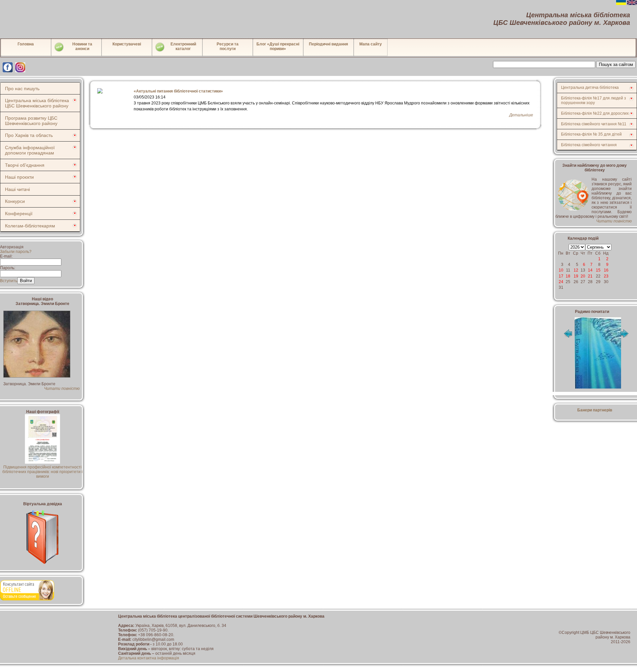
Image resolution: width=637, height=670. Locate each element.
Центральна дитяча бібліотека (590, 87)
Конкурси (15, 201)
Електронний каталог (183, 46)
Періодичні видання (328, 44)
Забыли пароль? (16, 251)
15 (598, 270)
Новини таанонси (82, 46)
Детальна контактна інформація (148, 658)
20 (583, 276)
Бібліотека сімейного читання (589, 145)
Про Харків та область (29, 135)
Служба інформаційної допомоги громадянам (30, 150)
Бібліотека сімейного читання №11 (593, 124)
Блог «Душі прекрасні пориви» (277, 46)
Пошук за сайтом (616, 64)
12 (576, 270)
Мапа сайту (370, 44)
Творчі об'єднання (24, 165)
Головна (26, 44)
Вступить (8, 280)
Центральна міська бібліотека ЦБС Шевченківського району (37, 103)
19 (576, 276)
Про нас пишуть (22, 88)
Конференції (19, 213)
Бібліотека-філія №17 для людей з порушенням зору (593, 100)
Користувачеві (126, 44)
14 (590, 270)
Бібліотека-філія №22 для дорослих (595, 113)
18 (568, 276)
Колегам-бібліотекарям (30, 225)
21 (590, 276)
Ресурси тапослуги (228, 46)
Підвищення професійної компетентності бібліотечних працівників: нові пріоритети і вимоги (42, 472)
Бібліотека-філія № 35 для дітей (591, 134)
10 (561, 270)
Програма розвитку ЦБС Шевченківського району (31, 120)
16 (606, 270)
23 (606, 276)
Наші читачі (17, 189)
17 (561, 276)
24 (561, 281)
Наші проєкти (19, 177)
